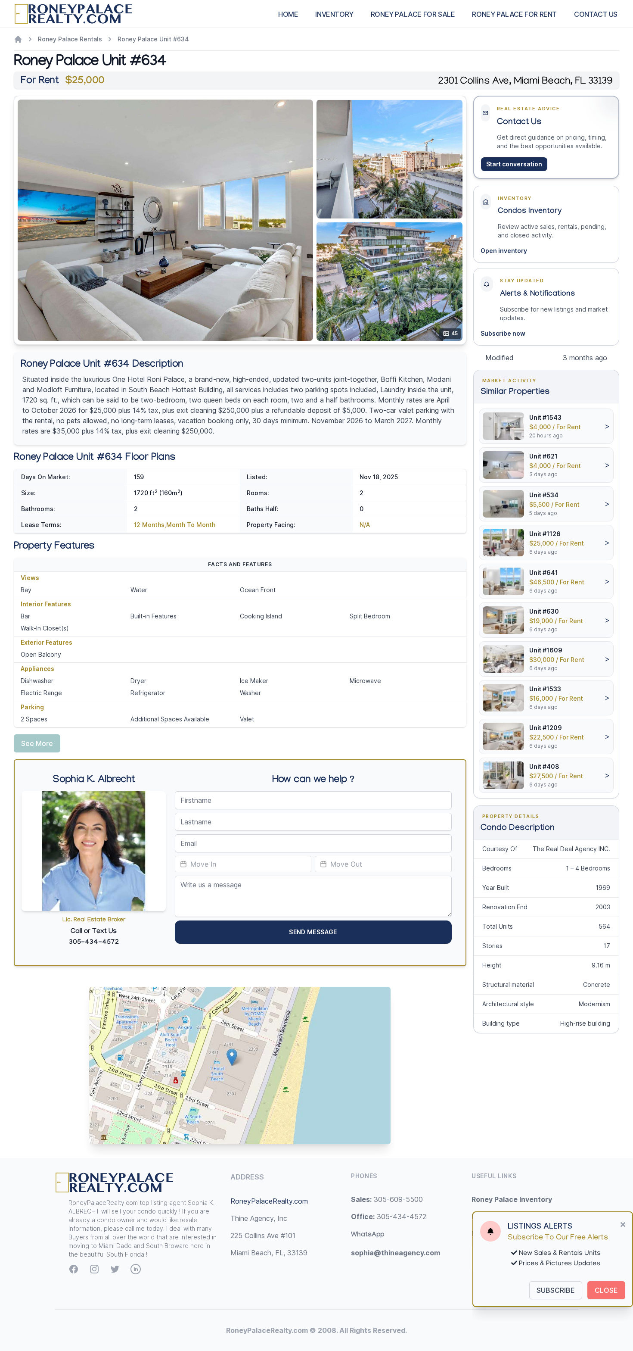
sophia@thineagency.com (395, 1252)
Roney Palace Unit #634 (153, 39)
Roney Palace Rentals (70, 39)
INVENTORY (334, 14)
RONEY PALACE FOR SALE (413, 14)
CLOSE (606, 1290)
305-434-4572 (388, 1216)
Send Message (313, 932)
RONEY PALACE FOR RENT (514, 14)
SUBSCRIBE (556, 1290)
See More (37, 743)
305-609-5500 (387, 1199)
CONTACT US (595, 14)
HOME (288, 14)
